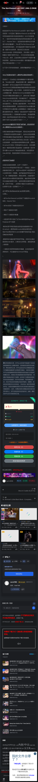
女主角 (27, 748)
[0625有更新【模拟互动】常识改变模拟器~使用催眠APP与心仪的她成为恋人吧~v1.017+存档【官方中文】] (10, 514)
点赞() (33, 480)
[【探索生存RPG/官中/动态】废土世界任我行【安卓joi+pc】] (28, 514)
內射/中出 (24, 744)
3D (18, 13)
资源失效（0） (19, 452)
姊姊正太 (33, 748)
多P (23, 748)
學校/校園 (5, 752)
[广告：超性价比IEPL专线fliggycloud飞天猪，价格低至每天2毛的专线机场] (19, 20)
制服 (31, 745)
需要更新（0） (19, 456)
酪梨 (8, 764)
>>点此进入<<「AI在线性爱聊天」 (19, 442)
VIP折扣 (20, 411)
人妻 (17, 745)
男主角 (7, 758)
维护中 (29, 521)
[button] (13, 2)
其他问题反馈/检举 (19, 461)
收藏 (26, 480)
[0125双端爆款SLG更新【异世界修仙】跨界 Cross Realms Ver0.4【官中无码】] (28, 536)
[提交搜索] (33, 608)
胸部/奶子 (8, 760)
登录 (31, 2)
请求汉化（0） (19, 447)
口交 (9, 748)
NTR (10, 745)
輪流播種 (5, 764)
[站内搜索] (16, 2)
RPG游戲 (23, 521)
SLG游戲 (5, 543)
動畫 (6, 748)
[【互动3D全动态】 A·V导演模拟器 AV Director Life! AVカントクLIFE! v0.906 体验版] (10, 536)
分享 (20, 480)
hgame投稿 (9, 481)
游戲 (20, 13)
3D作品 (5, 745)
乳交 (13, 745)
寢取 (9, 752)
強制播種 (6, 755)
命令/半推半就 (16, 748)
